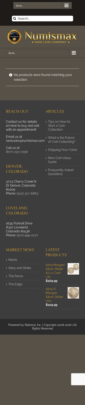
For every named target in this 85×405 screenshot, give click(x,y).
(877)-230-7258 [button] (17, 152)
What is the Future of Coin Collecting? (61, 140)
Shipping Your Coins (62, 150)
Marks (12, 260)
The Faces (15, 276)
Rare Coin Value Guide (59, 160)
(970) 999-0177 (27, 235)
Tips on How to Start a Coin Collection (59, 125)
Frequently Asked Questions (61, 172)
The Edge (15, 284)
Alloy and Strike (19, 268)
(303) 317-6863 (27, 193)
